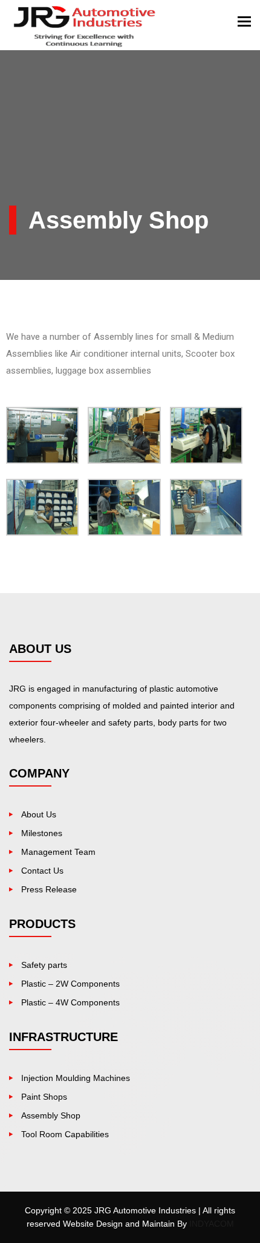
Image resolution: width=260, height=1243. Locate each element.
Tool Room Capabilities (65, 1134)
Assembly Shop (50, 1115)
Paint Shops (44, 1097)
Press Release (49, 889)
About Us (38, 814)
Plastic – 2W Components (70, 983)
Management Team (58, 852)
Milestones (41, 833)
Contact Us (42, 870)
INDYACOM (211, 1223)
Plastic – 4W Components (70, 1002)
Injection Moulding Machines (75, 1078)
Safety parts (44, 965)
